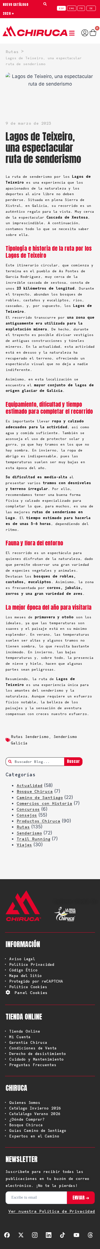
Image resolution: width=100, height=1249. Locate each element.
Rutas (23, 826)
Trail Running (33, 838)
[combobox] (35, 761)
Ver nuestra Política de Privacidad (51, 1211)
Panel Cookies (31, 992)
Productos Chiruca (38, 821)
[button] (73, 33)
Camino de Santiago (40, 797)
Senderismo (29, 833)
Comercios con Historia (44, 803)
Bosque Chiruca (35, 791)
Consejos (27, 815)
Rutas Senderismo (30, 736)
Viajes (24, 844)
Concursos (28, 809)
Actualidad (29, 785)
